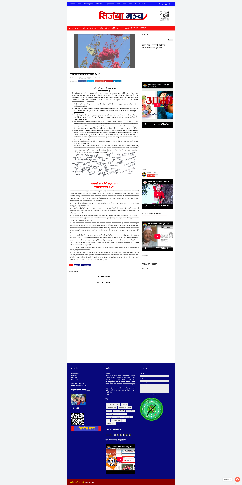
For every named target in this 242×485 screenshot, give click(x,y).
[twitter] (162, 4)
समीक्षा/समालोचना (104, 28)
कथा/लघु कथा (122, 407)
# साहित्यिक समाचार (86, 265)
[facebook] (159, 4)
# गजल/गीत (77, 265)
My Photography (138, 28)
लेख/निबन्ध (84, 28)
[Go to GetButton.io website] (237, 483)
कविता (129, 407)
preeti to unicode (140, 4)
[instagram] (169, 4)
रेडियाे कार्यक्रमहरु (88, 4)
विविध (124, 4)
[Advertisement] (104, 338)
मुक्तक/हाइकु (115, 414)
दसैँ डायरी (121, 411)
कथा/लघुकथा (93, 28)
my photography (113, 404)
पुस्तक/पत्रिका (130, 411)
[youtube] (165, 4)
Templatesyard (89, 482)
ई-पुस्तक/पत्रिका (110, 4)
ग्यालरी (118, 4)
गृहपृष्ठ (71, 28)
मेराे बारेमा (73, 4)
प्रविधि (130, 4)
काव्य (76, 28)
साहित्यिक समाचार (116, 28)
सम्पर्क (79, 4)
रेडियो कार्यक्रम (121, 417)
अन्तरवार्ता (126, 28)
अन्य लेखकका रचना (111, 407)
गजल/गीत (94, 78)
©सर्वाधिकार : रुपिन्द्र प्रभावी (76, 482)
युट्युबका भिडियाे (111, 417)
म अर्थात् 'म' (145, 169)
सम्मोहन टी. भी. (99, 4)
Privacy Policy (146, 269)
